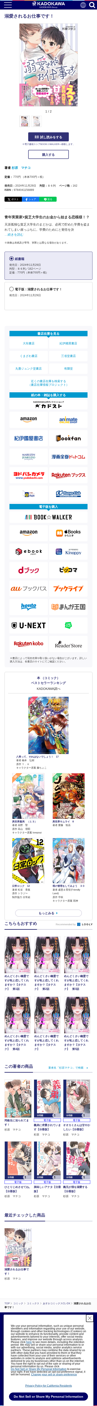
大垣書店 (29, 343)
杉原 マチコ (21, 167)
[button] (80, 124)
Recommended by (66, 924)
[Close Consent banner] (89, 1318)
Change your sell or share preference (54, 1374)
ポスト (15, 199)
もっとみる (46, 913)
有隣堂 (68, 368)
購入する (48, 154)
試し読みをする (51, 137)
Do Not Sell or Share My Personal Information (39, 1369)
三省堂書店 (68, 356)
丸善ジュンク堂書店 (28, 368)
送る (49, 199)
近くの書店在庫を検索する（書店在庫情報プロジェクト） (48, 382)
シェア (32, 199)
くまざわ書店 (28, 356)
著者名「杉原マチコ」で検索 (65, 1067)
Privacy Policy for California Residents (48, 1385)
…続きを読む (14, 234)
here (29, 1342)
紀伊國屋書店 (68, 343)
